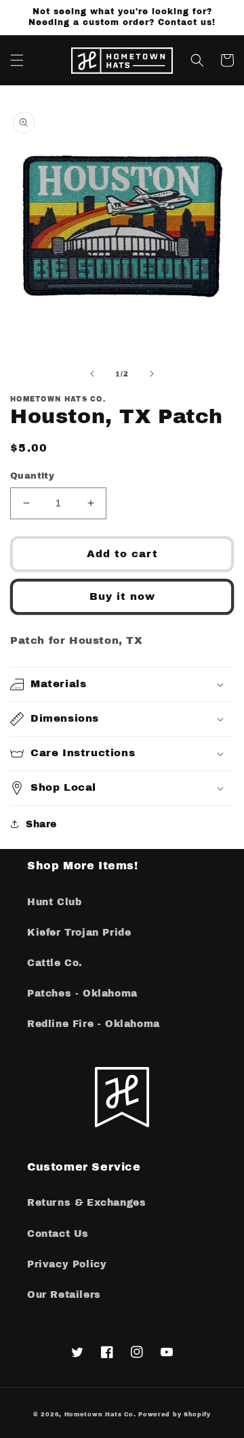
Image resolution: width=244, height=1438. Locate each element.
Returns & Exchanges (86, 1203)
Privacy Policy (66, 1264)
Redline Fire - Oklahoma (93, 1024)
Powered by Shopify (174, 1415)
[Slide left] (92, 374)
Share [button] (41, 824)
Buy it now (122, 596)
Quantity (32, 476)
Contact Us (58, 1234)
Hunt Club (54, 902)
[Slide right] (152, 374)
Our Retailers (64, 1295)
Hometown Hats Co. (100, 1415)
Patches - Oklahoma (82, 993)
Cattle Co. (55, 963)
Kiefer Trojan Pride (79, 933)
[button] (17, 60)
